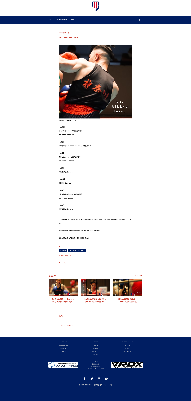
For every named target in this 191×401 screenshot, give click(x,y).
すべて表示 (138, 275)
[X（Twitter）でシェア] (64, 262)
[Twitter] (92, 378)
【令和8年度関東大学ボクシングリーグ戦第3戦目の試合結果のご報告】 (94, 300)
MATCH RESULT (62, 20)
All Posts (51, 20)
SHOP (95, 355)
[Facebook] (84, 378)
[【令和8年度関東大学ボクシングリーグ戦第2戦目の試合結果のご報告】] (127, 287)
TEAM (95, 348)
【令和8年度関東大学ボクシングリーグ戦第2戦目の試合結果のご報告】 (127, 300)
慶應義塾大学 (95, 364)
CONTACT (127, 345)
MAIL (127, 348)
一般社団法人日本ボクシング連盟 (95, 369)
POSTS (95, 345)
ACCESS (127, 351)
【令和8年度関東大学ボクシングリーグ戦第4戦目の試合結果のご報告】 (62, 300)
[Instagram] (99, 378)
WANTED (95, 351)
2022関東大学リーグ (76, 250)
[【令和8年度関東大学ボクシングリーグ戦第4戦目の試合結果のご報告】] (63, 287)
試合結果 (63, 250)
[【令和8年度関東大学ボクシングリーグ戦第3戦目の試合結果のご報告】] (95, 287)
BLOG (72, 20)
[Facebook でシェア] (60, 262)
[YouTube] (106, 378)
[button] (140, 20)
